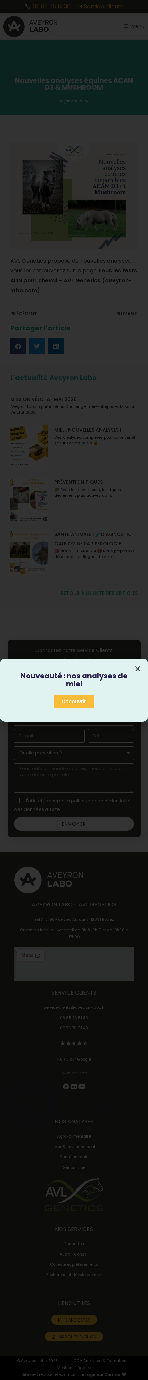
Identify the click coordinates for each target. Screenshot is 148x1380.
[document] (74, 690)
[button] (137, 668)
